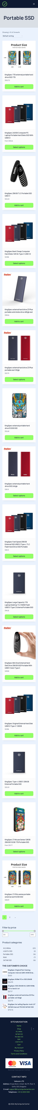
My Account (19, 1048)
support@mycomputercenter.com (22, 1089)
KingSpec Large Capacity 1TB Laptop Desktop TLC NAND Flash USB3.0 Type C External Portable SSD (19, 605)
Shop (19, 1029)
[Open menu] (34, 3)
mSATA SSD (19, 1042)
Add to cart (19, 86)
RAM (19, 1039)
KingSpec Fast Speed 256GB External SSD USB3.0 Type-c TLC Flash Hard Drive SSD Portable (17, 544)
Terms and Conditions (19, 1054)
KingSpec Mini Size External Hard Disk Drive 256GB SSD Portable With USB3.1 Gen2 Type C (18, 665)
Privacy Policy (19, 1051)
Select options (19, 147)
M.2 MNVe (19, 1032)
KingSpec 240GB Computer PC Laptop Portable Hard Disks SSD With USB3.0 (19, 135)
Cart (19, 1045)
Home (19, 1026)
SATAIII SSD (19, 1034)
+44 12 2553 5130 (23, 1092)
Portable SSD (19, 1037)
